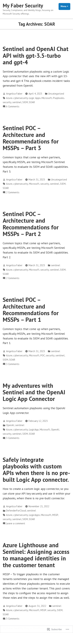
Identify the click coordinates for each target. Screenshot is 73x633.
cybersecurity (20, 98)
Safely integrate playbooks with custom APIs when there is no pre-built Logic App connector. (36, 469)
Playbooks (58, 98)
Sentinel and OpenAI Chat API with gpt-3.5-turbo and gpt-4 (35, 55)
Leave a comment (15, 523)
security (7, 102)
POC (42, 355)
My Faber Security (23, 5)
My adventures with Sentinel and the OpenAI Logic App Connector (34, 392)
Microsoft (47, 98)
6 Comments (12, 107)
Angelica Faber (14, 93)
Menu (65, 6)
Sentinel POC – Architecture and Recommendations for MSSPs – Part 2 (31, 224)
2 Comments (12, 192)
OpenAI (10, 425)
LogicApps (34, 515)
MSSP (55, 515)
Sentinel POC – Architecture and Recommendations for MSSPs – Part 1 (31, 309)
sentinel (16, 102)
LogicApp (34, 429)
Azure (9, 98)
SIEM (25, 102)
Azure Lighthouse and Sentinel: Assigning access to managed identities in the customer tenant (36, 555)
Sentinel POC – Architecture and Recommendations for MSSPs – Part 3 (31, 138)
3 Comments (12, 364)
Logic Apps (35, 98)
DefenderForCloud (16, 510)
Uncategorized (56, 93)
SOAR (32, 102)
